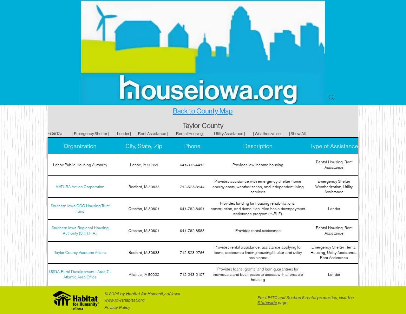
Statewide (267, 302)
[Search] (331, 97)
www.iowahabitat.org (124, 300)
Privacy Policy (117, 307)
